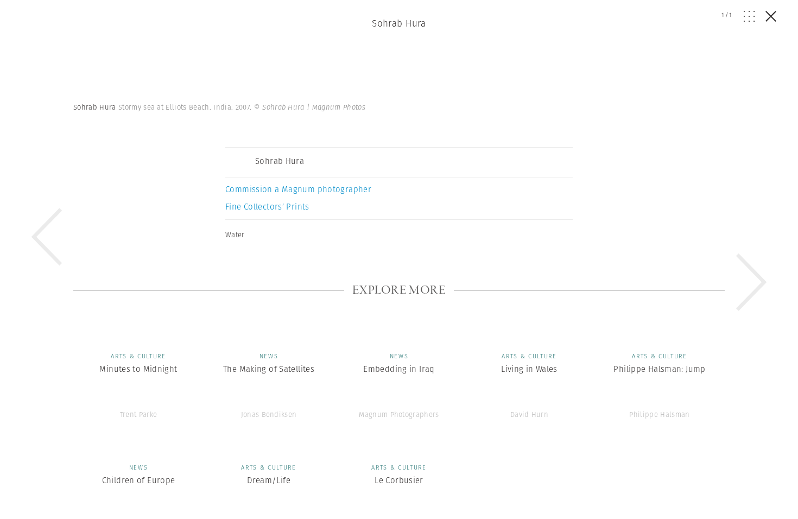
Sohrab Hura (399, 23)
